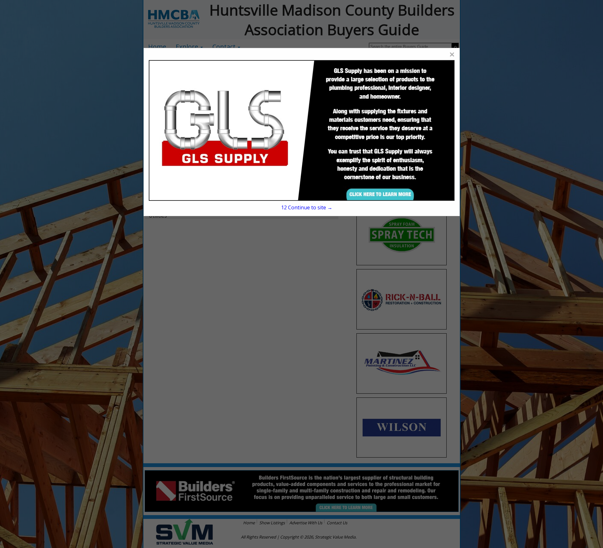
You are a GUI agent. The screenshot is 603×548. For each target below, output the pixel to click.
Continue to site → (306, 207)
